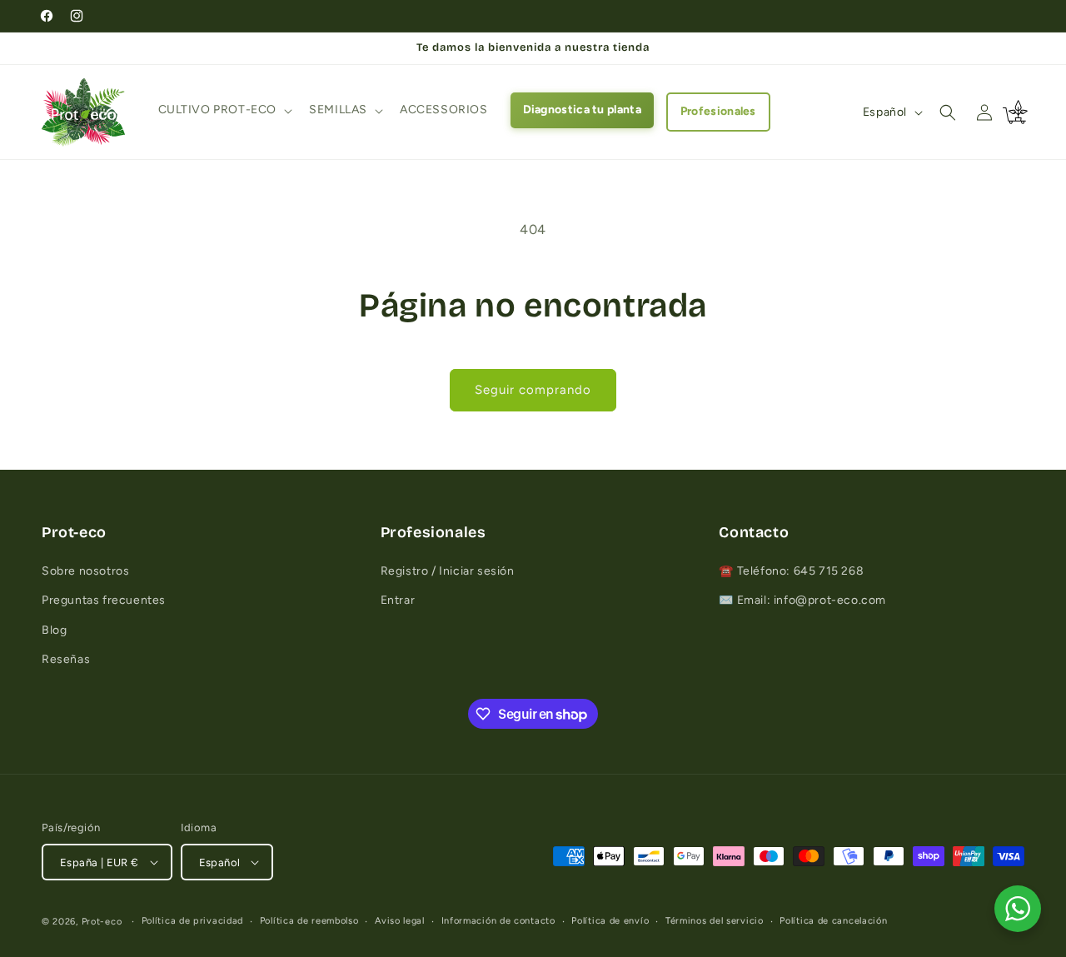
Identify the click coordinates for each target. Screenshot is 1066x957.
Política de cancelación (833, 920)
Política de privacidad (192, 920)
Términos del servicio (714, 920)
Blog (54, 630)
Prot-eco (102, 921)
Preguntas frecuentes (104, 600)
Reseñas (66, 659)
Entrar (398, 600)
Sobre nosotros (85, 571)
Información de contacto (498, 920)
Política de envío (610, 920)
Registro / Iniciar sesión (448, 571)
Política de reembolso (309, 920)
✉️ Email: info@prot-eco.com (802, 600)
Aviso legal (400, 920)
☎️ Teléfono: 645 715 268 (791, 571)
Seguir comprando (533, 389)
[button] (224, 109)
